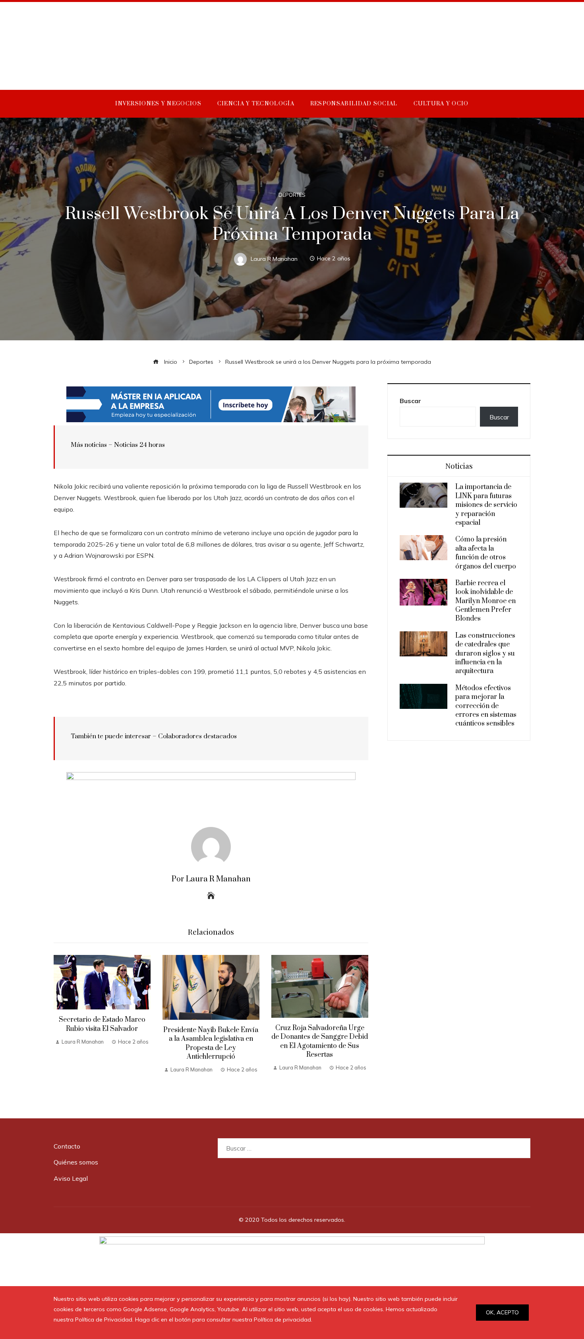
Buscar (410, 401)
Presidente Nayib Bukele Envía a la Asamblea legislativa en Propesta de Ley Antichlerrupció (210, 1043)
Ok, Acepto (502, 1312)
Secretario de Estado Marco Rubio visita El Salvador (102, 1024)
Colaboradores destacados (197, 736)
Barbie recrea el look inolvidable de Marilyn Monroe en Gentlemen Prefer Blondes (485, 601)
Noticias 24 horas (139, 445)
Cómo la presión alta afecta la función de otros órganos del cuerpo (485, 553)
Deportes (292, 195)
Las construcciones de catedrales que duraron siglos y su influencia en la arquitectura (485, 653)
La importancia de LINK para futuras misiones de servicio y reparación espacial (486, 505)
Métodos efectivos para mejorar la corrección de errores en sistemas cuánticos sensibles (485, 706)
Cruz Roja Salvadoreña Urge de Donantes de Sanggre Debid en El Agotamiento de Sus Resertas (319, 1041)
